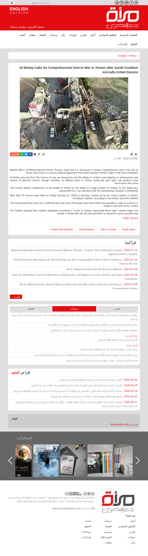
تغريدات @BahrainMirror (124, 424)
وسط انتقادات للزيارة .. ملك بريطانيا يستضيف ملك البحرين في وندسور (102, 360)
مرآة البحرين (122, 18)
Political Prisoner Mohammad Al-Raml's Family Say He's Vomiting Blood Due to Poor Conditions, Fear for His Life (76, 261)
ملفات (32, 34)
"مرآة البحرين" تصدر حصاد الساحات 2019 (131, 452)
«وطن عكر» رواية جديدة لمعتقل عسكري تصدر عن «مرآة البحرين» (104, 455)
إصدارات (122, 43)
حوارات (73, 34)
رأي (63, 34)
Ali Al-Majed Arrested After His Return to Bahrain (102, 269)
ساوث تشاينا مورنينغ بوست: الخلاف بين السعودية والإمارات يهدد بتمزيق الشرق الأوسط (93, 324)
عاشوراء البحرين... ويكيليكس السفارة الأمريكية (50, 452)
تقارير (83, 34)
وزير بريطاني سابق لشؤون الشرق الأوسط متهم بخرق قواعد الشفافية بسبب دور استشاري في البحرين (86, 355)
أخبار (92, 34)
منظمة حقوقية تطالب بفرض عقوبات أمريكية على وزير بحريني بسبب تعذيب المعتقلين (94, 330)
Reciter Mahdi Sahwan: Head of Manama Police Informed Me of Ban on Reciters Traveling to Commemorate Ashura (78, 286)
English (122, 55)
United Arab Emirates (62, 229)
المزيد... (16, 296)
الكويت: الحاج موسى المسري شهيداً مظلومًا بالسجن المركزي (99, 380)
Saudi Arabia (128, 229)
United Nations (87, 229)
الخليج (134, 43)
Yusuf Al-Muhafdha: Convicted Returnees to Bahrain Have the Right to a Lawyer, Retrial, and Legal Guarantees (75, 277)
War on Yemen (108, 229)
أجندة (22, 34)
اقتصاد (42, 34)
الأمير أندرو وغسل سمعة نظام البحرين (118, 338)
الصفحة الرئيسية (128, 34)
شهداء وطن (23, 448)
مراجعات (86, 531)
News (133, 55)
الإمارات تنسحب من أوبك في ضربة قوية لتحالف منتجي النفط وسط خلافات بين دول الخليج (84, 385)
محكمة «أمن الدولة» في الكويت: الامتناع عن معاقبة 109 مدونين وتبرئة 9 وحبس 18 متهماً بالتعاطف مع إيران (75, 391)
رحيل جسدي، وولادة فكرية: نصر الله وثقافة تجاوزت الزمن (109, 347)
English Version (19, 10)
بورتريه (108, 531)
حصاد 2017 (77, 448)
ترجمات (53, 34)
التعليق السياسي (107, 34)
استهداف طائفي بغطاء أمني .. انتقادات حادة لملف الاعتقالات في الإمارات (94, 396)
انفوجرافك (106, 537)
